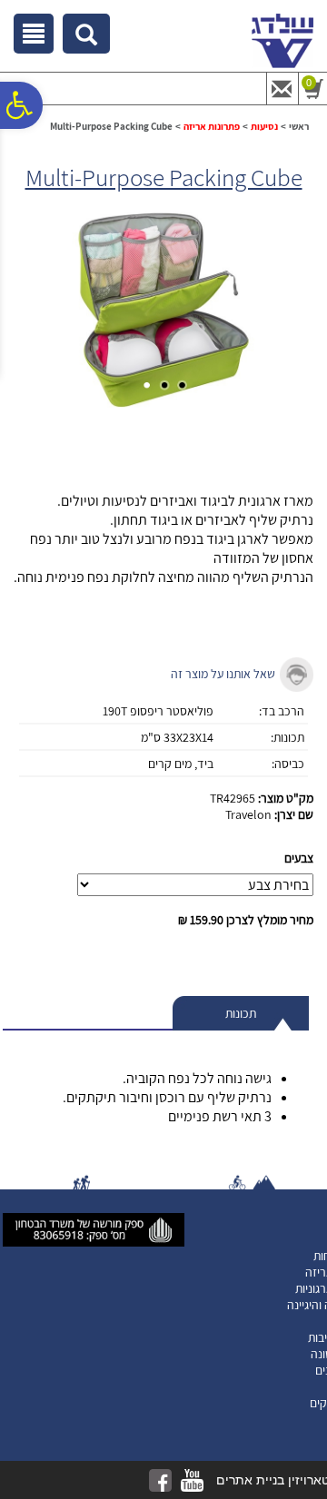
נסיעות (264, 126)
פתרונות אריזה (211, 126)
